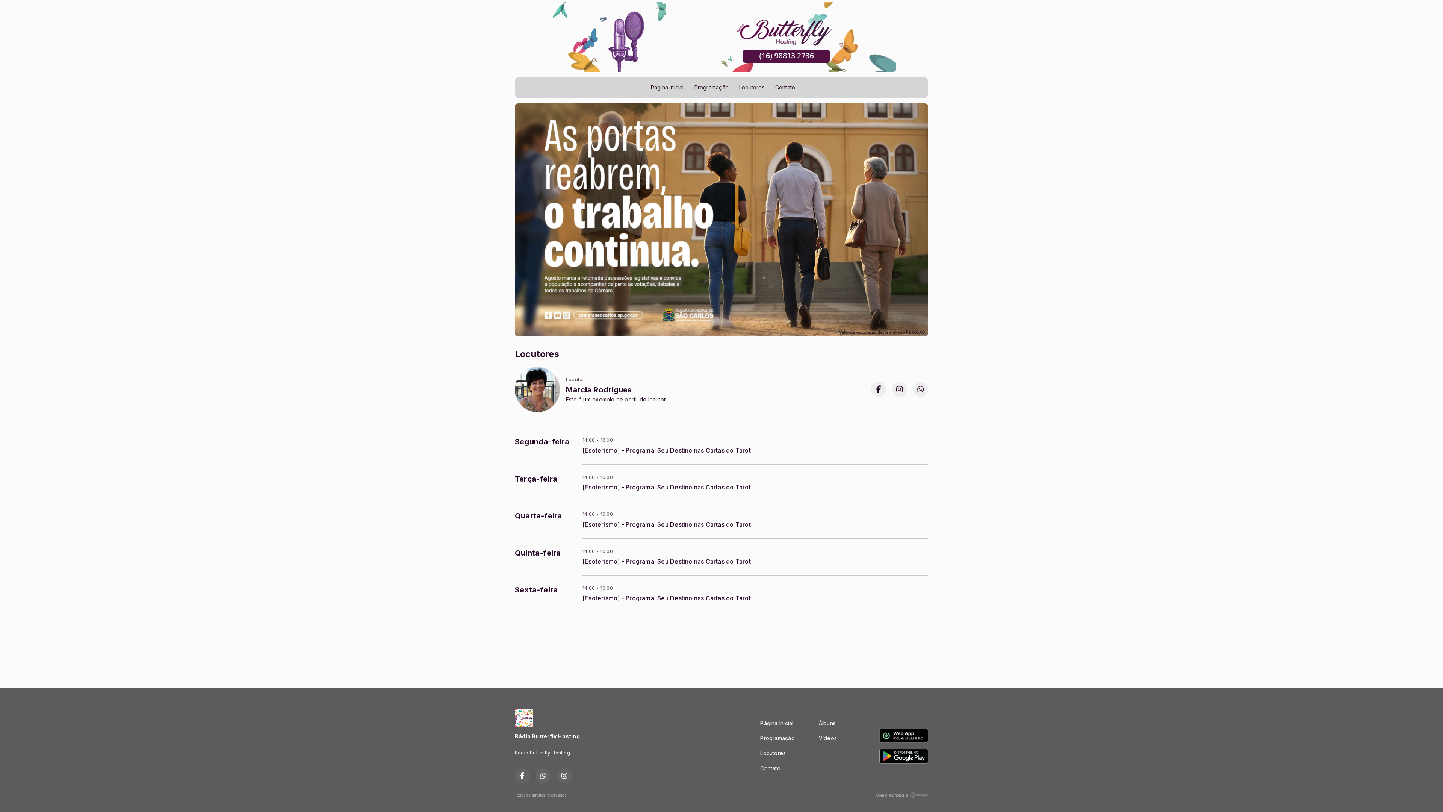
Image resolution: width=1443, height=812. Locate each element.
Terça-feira (536, 478)
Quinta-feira (538, 552)
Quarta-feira (538, 515)
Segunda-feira (542, 441)
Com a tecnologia (892, 795)
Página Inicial (667, 87)
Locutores (752, 87)
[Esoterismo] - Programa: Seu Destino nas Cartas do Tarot (666, 450)
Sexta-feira (536, 589)
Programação (711, 87)
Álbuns (827, 723)
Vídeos (828, 738)
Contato (785, 87)
